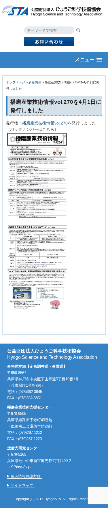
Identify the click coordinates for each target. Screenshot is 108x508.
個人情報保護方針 (26, 476)
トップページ (15, 82)
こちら (48, 129)
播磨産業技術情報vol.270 (45, 123)
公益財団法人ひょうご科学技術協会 (54, 10)
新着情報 (35, 82)
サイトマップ (22, 485)
